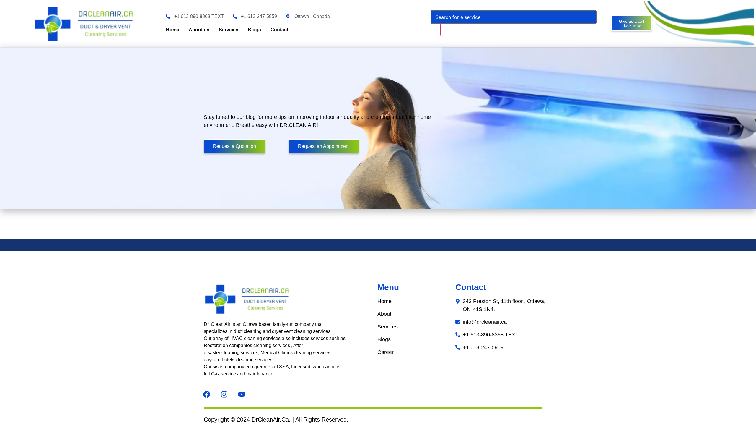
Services (228, 29)
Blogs (254, 29)
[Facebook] (206, 394)
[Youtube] (241, 394)
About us (199, 29)
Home (172, 29)
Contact (279, 29)
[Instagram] (224, 394)
